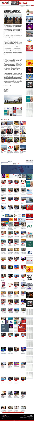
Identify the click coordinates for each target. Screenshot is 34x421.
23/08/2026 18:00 (23, 243)
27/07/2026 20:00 (22, 150)
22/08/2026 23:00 (16, 286)
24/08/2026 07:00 (10, 226)
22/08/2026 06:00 (16, 351)
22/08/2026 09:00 (23, 336)
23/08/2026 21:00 (10, 234)
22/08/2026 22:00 (23, 286)
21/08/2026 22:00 (3, 380)
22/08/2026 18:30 (16, 303)
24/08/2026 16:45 (23, 183)
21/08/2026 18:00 (3, 395)
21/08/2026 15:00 (23, 395)
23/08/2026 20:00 (23, 234)
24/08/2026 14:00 (17, 200)
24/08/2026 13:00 (11, 161)
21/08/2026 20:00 (16, 380)
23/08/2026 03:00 (10, 286)
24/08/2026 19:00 (4, 183)
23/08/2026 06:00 (16, 277)
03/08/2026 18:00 (3, 150)
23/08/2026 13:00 (16, 260)
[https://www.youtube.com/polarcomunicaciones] (8, 4)
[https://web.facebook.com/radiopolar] (8, 1)
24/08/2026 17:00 (17, 183)
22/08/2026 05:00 (23, 351)
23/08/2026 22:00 (3, 234)
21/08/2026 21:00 (10, 380)
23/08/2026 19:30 (3, 243)
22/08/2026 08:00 (3, 351)
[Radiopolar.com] (0, 5)
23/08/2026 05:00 (23, 277)
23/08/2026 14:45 (3, 260)
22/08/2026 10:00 (16, 336)
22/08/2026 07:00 (10, 351)
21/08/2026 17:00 (10, 395)
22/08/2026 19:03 (3, 303)
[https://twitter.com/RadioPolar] (8, 2)
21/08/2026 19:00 (23, 380)
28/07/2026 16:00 (16, 150)
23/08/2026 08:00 (3, 277)
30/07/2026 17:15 (9, 150)
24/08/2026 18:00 (10, 183)
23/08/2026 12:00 (23, 260)
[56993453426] (8, 1)
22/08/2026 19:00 (10, 303)
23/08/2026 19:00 (10, 243)
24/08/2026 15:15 (4, 200)
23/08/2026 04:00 (3, 286)
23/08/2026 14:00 (10, 260)
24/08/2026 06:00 (16, 226)
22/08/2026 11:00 (10, 336)
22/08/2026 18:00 (23, 303)
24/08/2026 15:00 (10, 200)
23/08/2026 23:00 (23, 226)
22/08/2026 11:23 (3, 336)
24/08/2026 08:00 (3, 226)
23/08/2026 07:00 (10, 277)
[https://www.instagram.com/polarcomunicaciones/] (8, 3)
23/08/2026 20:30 (16, 234)
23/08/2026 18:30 (16, 243)
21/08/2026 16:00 (16, 395)
